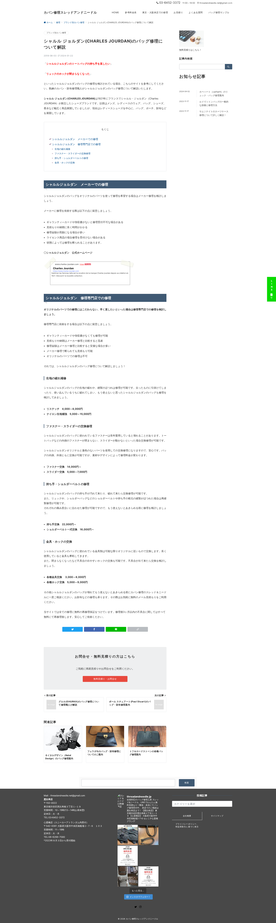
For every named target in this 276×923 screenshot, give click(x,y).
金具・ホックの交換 (65, 162)
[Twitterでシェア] (72, 629)
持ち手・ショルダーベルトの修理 (71, 158)
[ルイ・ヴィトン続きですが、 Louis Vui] (148, 856)
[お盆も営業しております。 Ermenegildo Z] (148, 835)
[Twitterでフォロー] (135, 907)
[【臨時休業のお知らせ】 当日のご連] (148, 876)
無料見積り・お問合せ (105, 678)
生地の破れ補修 (62, 149)
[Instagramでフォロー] (140, 907)
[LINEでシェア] (116, 629)
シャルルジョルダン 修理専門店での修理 (76, 144)
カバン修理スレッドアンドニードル (70, 12)
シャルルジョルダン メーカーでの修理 (75, 139)
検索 (186, 783)
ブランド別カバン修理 (56, 33)
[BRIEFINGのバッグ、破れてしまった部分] (128, 835)
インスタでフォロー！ (140, 897)
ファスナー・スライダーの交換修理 (72, 153)
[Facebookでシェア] (94, 629)
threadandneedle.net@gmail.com (215, 3)
